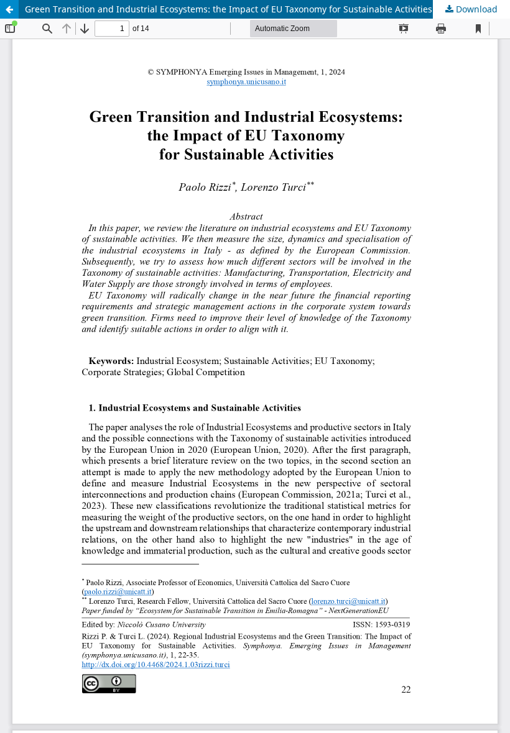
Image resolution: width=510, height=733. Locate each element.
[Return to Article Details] (9, 9)
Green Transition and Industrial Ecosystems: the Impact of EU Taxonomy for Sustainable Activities (228, 9)
